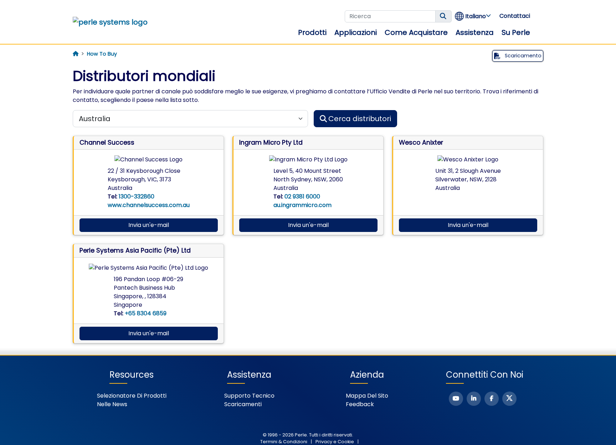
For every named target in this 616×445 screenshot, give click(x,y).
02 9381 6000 (302, 196)
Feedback (360, 404)
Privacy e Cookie (334, 442)
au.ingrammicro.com (302, 205)
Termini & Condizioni (283, 442)
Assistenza (475, 32)
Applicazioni (355, 32)
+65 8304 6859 (145, 313)
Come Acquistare (416, 32)
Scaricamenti (243, 404)
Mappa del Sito (367, 396)
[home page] (75, 53)
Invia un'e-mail (148, 225)
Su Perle (516, 32)
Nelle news (112, 404)
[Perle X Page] (509, 399)
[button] (473, 16)
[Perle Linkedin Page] (474, 399)
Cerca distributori (359, 119)
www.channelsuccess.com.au (149, 205)
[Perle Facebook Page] (491, 399)
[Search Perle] (443, 16)
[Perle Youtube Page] (456, 399)
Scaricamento (522, 55)
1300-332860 (136, 196)
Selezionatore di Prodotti (131, 396)
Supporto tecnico (249, 396)
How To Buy (102, 53)
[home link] (110, 22)
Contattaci (514, 16)
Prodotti (312, 32)
